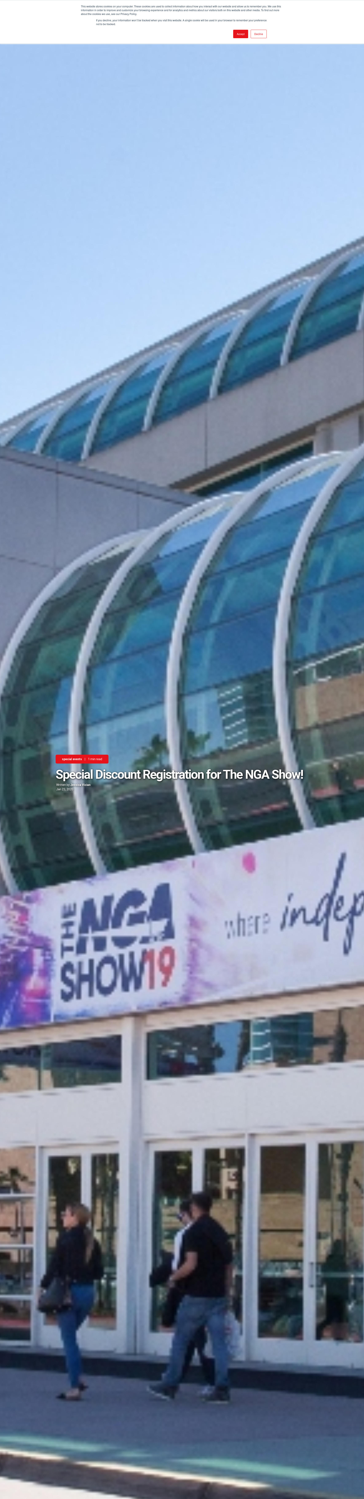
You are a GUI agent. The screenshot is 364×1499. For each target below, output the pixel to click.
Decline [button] (258, 34)
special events (72, 759)
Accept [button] (241, 34)
